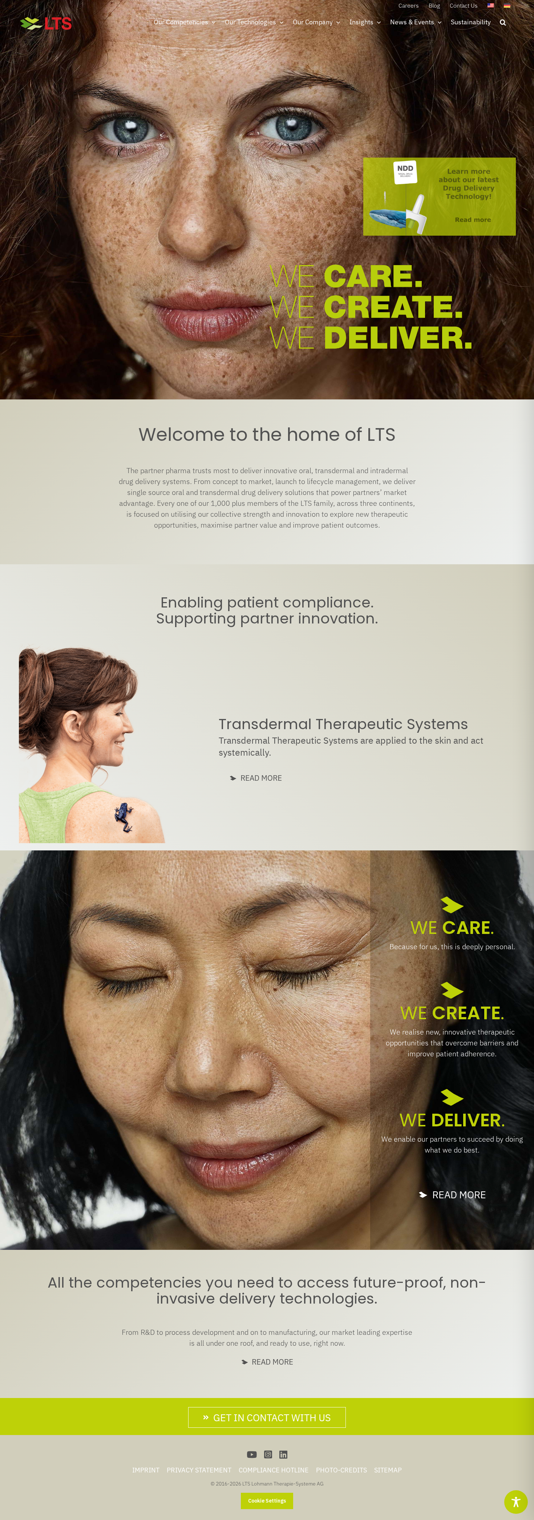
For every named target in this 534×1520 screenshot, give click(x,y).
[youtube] (252, 1454)
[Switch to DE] (507, 5)
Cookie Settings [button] (267, 1500)
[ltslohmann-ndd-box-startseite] (439, 161)
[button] (503, 22)
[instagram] (268, 1454)
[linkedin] (283, 1454)
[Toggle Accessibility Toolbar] (516, 1502)
